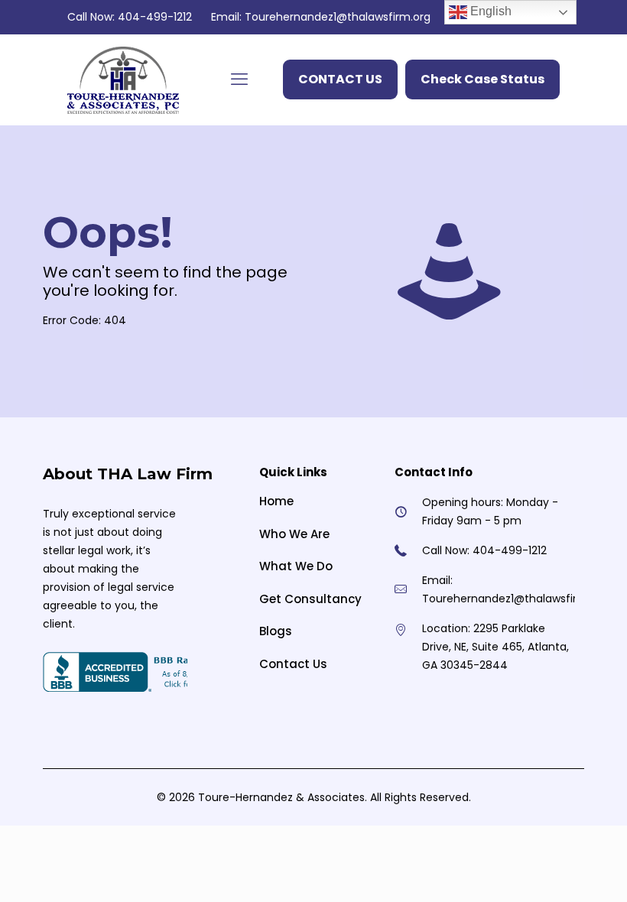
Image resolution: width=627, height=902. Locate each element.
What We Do (296, 566)
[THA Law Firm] (123, 79)
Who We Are (294, 534)
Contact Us (293, 664)
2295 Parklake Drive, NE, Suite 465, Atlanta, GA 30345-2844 (495, 647)
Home (276, 501)
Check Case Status (482, 79)
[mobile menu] (239, 79)
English (489, 11)
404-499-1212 (155, 16)
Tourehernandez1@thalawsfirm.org (337, 16)
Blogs (275, 631)
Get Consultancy (310, 599)
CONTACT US (340, 79)
